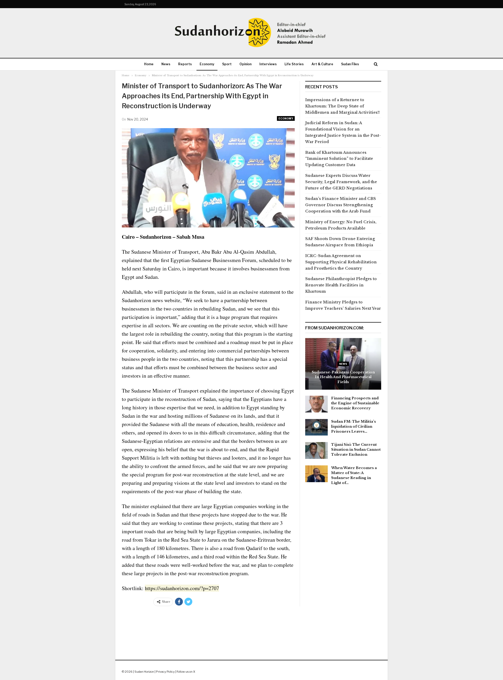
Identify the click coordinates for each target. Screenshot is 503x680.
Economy (207, 64)
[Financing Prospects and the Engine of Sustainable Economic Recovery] (316, 404)
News (165, 64)
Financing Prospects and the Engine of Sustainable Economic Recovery (355, 403)
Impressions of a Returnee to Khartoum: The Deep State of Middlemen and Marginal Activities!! (342, 106)
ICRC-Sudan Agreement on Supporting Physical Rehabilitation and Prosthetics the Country (341, 262)
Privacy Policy (165, 671)
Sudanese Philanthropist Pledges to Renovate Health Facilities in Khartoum (341, 285)
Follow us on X (186, 671)
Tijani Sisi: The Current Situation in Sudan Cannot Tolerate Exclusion (356, 449)
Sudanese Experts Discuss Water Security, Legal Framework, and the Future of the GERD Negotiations (341, 182)
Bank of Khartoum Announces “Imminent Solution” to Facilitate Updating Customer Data (339, 158)
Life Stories (294, 64)
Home (149, 64)
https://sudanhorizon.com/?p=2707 (182, 588)
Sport (227, 64)
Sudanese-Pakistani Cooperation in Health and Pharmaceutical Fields (343, 377)
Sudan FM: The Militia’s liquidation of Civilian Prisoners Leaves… (353, 426)
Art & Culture (322, 64)
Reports (185, 64)
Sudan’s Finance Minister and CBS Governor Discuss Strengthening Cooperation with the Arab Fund (340, 205)
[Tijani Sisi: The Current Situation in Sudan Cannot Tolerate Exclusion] (316, 450)
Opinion (245, 64)
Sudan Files (350, 64)
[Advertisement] (251, 628)
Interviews (268, 64)
